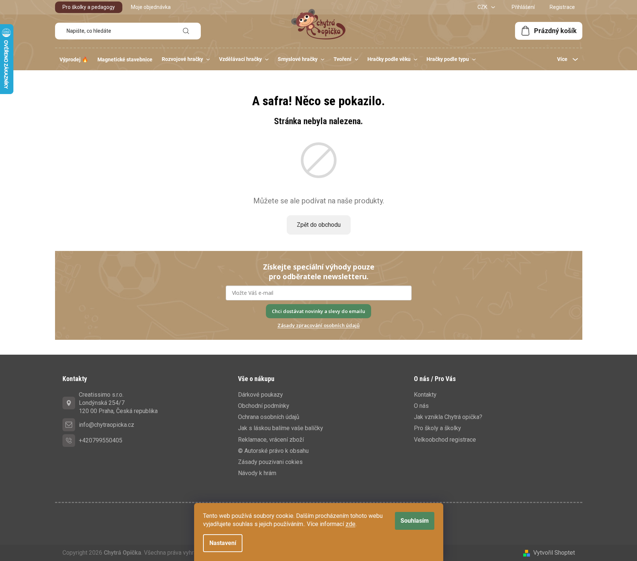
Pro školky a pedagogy (88, 7)
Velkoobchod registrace (445, 439)
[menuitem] (74, 59)
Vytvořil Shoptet (554, 552)
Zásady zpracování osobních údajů (318, 325)
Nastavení (222, 543)
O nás (421, 405)
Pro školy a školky (437, 428)
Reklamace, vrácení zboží (271, 439)
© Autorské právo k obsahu (273, 450)
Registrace (562, 7)
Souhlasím (414, 520)
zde (350, 524)
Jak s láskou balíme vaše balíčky (280, 428)
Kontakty (425, 394)
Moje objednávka (151, 7)
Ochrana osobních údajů (268, 416)
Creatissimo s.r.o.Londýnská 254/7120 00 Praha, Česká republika (118, 403)
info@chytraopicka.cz (106, 424)
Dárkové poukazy (260, 394)
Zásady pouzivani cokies (270, 461)
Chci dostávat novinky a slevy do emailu (318, 311)
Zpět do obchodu (319, 224)
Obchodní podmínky (263, 405)
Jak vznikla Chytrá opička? (448, 416)
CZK (482, 7)
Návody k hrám (257, 473)
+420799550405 (100, 440)
